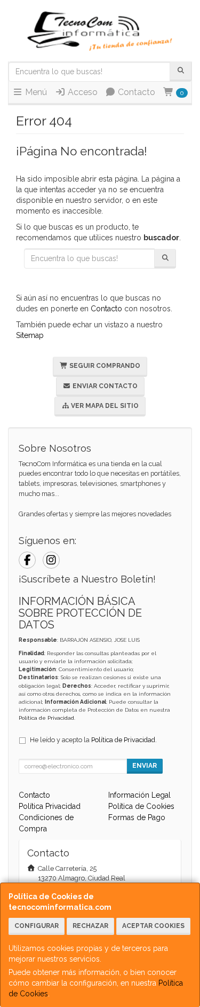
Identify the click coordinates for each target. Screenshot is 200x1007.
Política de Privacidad (46, 718)
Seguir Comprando (104, 365)
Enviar (144, 765)
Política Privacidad (50, 806)
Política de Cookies (141, 806)
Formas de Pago (136, 817)
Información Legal (139, 795)
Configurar (36, 926)
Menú (35, 92)
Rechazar (90, 926)
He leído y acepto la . (93, 740)
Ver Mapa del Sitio (104, 406)
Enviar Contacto (104, 386)
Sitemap (30, 335)
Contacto (135, 92)
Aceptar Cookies (153, 926)
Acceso (82, 92)
